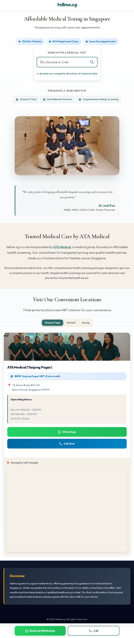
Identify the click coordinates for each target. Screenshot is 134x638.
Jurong (85, 322)
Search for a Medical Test (67, 52)
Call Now (69, 443)
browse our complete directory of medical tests (69, 73)
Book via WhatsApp (42, 630)
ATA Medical (62, 247)
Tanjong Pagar (52, 322)
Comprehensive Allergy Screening (100, 99)
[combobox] (67, 62)
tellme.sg (67, 4)
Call (95, 630)
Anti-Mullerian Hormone (59, 99)
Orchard (71, 322)
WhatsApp (69, 432)
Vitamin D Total (28, 99)
